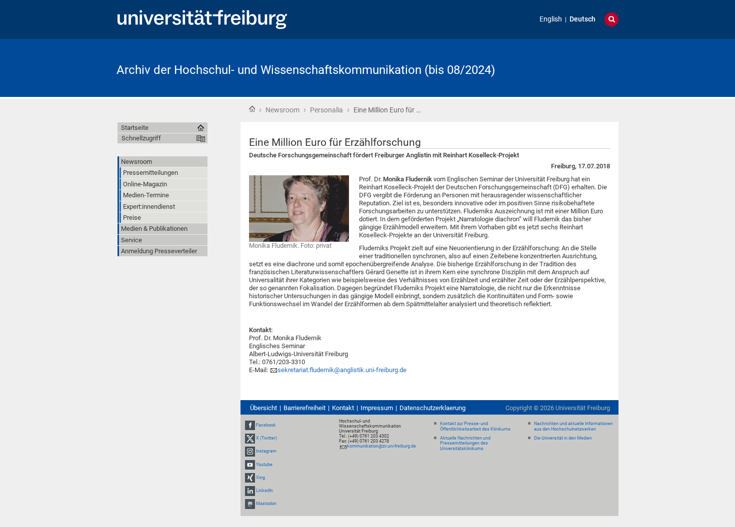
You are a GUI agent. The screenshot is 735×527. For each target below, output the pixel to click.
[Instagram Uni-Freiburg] (250, 451)
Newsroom (283, 110)
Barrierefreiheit (305, 408)
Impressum (376, 408)
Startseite (252, 108)
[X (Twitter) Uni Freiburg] (250, 438)
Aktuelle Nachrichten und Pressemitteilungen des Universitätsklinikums (465, 444)
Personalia (326, 110)
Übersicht (263, 408)
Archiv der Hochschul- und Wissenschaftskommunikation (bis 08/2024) (305, 70)
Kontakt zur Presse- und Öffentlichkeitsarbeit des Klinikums (475, 426)
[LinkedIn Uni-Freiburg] (250, 490)
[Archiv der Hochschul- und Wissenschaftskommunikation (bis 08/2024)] (569, 67)
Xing (260, 477)
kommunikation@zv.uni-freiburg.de (381, 446)
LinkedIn (264, 490)
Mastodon (266, 503)
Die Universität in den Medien (563, 438)
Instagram (266, 451)
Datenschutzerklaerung (433, 408)
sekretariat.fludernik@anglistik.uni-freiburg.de (342, 370)
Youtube (264, 464)
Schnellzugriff (141, 138)
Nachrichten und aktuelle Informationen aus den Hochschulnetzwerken (573, 426)
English (551, 19)
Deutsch (583, 19)
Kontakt (343, 408)
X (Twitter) (266, 438)
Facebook (266, 425)
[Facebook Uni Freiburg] (250, 425)
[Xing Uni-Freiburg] (250, 477)
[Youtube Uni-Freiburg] (250, 464)
